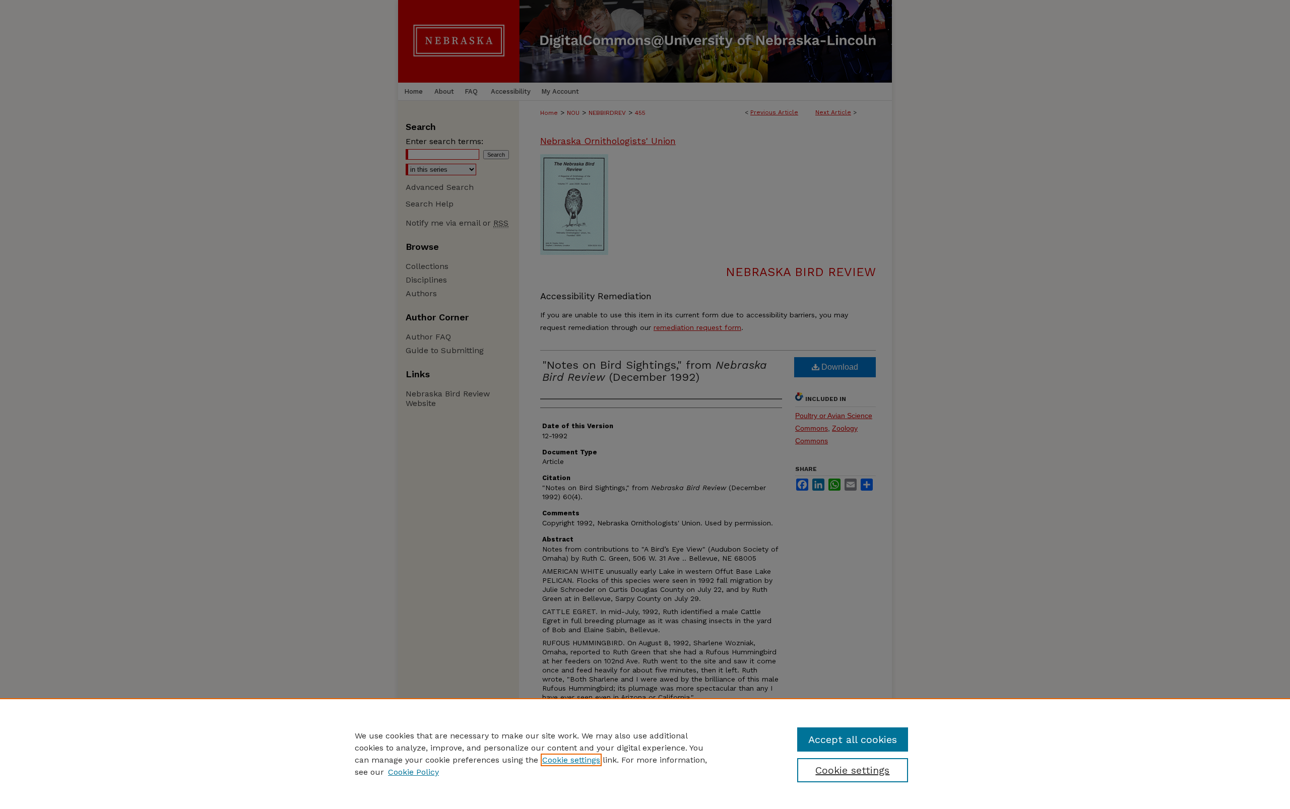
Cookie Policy (413, 772)
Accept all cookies (852, 739)
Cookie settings (571, 760)
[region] (645, 753)
